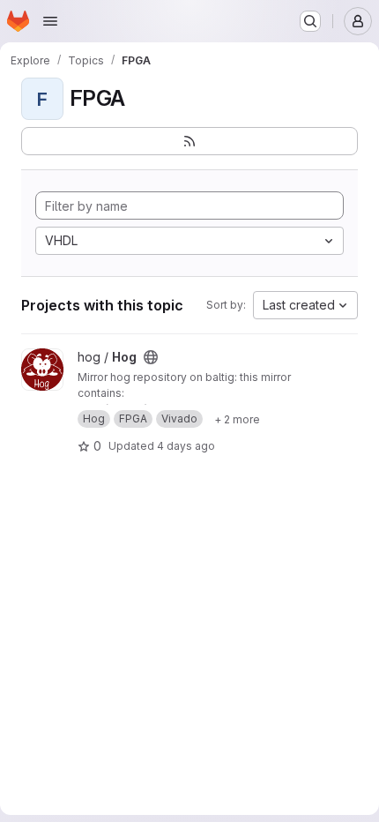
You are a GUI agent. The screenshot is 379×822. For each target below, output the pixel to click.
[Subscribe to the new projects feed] (189, 141)
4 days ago (186, 445)
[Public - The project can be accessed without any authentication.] (151, 357)
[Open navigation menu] (50, 21)
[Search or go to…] (310, 21)
